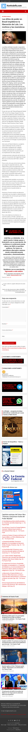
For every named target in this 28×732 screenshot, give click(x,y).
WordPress (18, 729)
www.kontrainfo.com (16, 275)
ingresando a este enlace (14, 271)
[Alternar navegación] (3, 11)
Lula (10, 277)
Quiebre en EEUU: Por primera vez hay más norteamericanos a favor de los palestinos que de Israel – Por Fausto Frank (14, 642)
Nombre (4, 324)
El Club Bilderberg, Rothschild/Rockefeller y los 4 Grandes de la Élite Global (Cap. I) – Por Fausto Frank (14, 522)
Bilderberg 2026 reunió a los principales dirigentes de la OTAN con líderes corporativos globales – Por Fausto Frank (13, 617)
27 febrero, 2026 (5, 645)
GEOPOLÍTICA (18, 637)
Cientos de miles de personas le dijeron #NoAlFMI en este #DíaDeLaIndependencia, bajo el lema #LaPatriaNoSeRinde (13, 291)
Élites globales (19, 612)
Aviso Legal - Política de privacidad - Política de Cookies (13, 714)
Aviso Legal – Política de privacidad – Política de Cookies (13, 724)
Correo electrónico (7, 330)
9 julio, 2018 (4, 29)
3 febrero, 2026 (5, 671)
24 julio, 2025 (5, 696)
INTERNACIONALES (6, 16)
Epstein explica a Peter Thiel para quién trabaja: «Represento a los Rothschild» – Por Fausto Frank (13, 667)
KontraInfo (10, 29)
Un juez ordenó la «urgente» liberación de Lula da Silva (14, 284)
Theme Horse (16, 728)
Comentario (5, 307)
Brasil (8, 277)
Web (3, 336)
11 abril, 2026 (5, 620)
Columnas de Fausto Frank (10, 596)
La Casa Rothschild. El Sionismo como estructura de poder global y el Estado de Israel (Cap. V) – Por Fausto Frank (13, 551)
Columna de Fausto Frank (8, 612)
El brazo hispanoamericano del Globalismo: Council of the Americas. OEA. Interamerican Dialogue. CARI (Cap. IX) (14, 584)
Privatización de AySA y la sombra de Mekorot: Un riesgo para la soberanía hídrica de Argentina (12, 693)
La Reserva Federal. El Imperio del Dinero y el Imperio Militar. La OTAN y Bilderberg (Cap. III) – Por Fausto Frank (14, 537)
